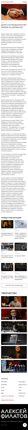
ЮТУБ (2, 387)
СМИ (20, 387)
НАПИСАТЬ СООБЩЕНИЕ (7, 396)
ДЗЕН (2, 393)
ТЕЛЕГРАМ (3, 384)
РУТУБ (2, 390)
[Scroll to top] (25, 425)
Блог (20, 390)
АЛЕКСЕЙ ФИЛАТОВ (7, 2)
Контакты (21, 396)
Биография (22, 382)
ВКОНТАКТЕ (4, 381)
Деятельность (23, 385)
